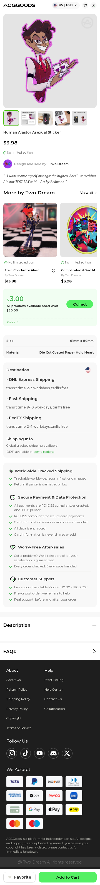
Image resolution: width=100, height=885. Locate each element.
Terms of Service (18, 728)
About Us (13, 680)
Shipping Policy (18, 699)
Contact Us (53, 699)
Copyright (14, 718)
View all (86, 193)
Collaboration (54, 709)
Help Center (53, 689)
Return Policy (16, 689)
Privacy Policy (17, 709)
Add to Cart (67, 877)
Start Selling (54, 680)
